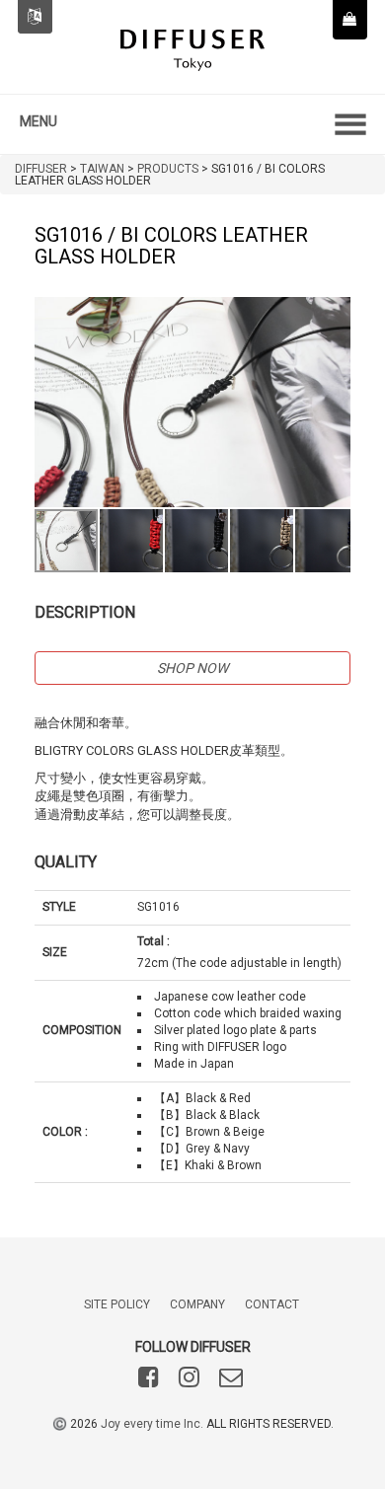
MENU (38, 121)
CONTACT (272, 1304)
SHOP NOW (192, 668)
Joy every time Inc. (152, 1424)
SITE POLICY (117, 1304)
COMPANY (197, 1304)
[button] (332, 315)
